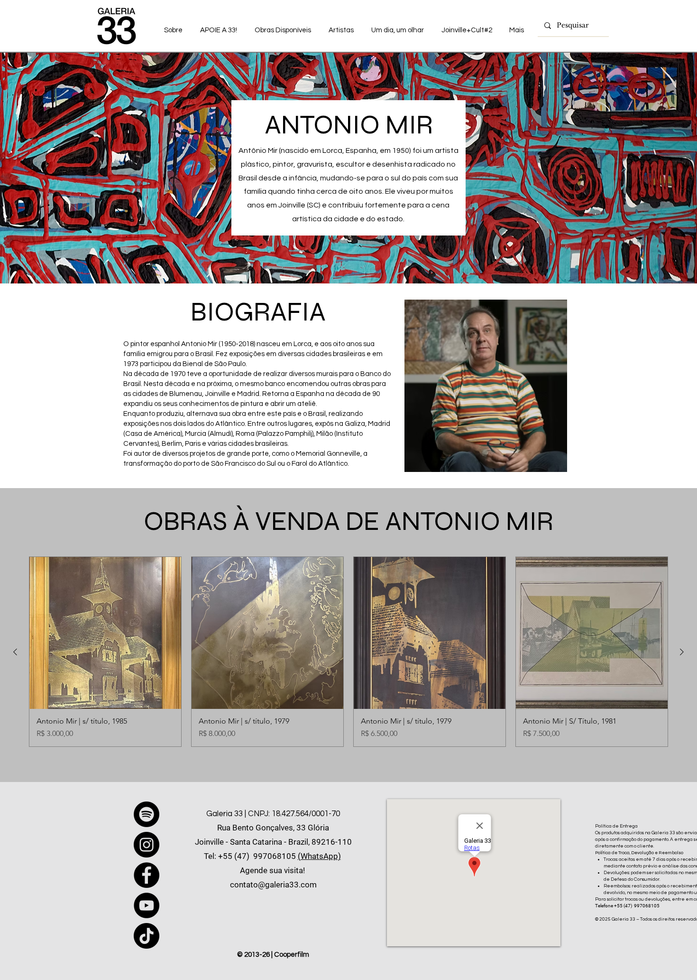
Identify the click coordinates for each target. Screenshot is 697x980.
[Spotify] (146, 814)
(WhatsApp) (319, 856)
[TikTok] (146, 936)
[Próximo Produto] (682, 652)
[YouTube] (146, 905)
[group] (348, 651)
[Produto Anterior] (15, 652)
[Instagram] (146, 845)
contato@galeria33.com (273, 884)
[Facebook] (146, 875)
